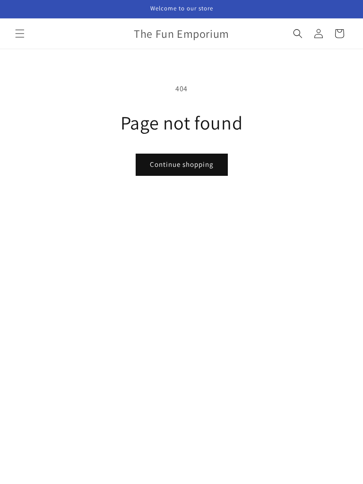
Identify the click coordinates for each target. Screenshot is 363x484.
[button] (19, 33)
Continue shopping (182, 164)
